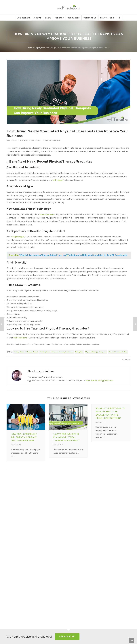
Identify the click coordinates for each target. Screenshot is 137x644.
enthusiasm (58, 180)
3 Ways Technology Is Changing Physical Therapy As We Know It (67, 437)
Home (29, 48)
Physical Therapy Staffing (118, 352)
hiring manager (17, 237)
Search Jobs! (67, 637)
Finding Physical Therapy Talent (26, 352)
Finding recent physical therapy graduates (56, 352)
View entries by (99, 380)
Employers (39, 48)
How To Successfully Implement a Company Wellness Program (24, 437)
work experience (47, 214)
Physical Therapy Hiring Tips (95, 352)
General (56, 140)
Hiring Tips (79, 352)
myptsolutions (34, 140)
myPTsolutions (20, 338)
